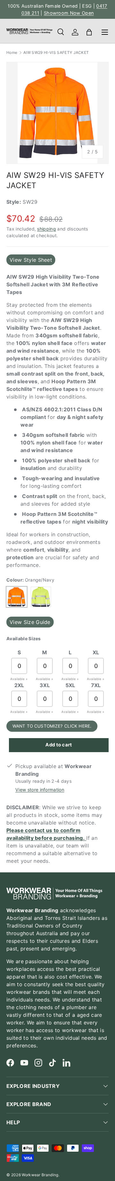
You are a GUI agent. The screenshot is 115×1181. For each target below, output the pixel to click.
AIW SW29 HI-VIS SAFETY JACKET (56, 53)
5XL (70, 685)
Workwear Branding (40, 1174)
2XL (19, 685)
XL (96, 652)
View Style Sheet (31, 260)
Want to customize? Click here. (51, 726)
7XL (96, 685)
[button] (89, 32)
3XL (45, 685)
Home (11, 53)
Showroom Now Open (69, 13)
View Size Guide (30, 622)
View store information (39, 789)
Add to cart (58, 745)
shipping (46, 228)
